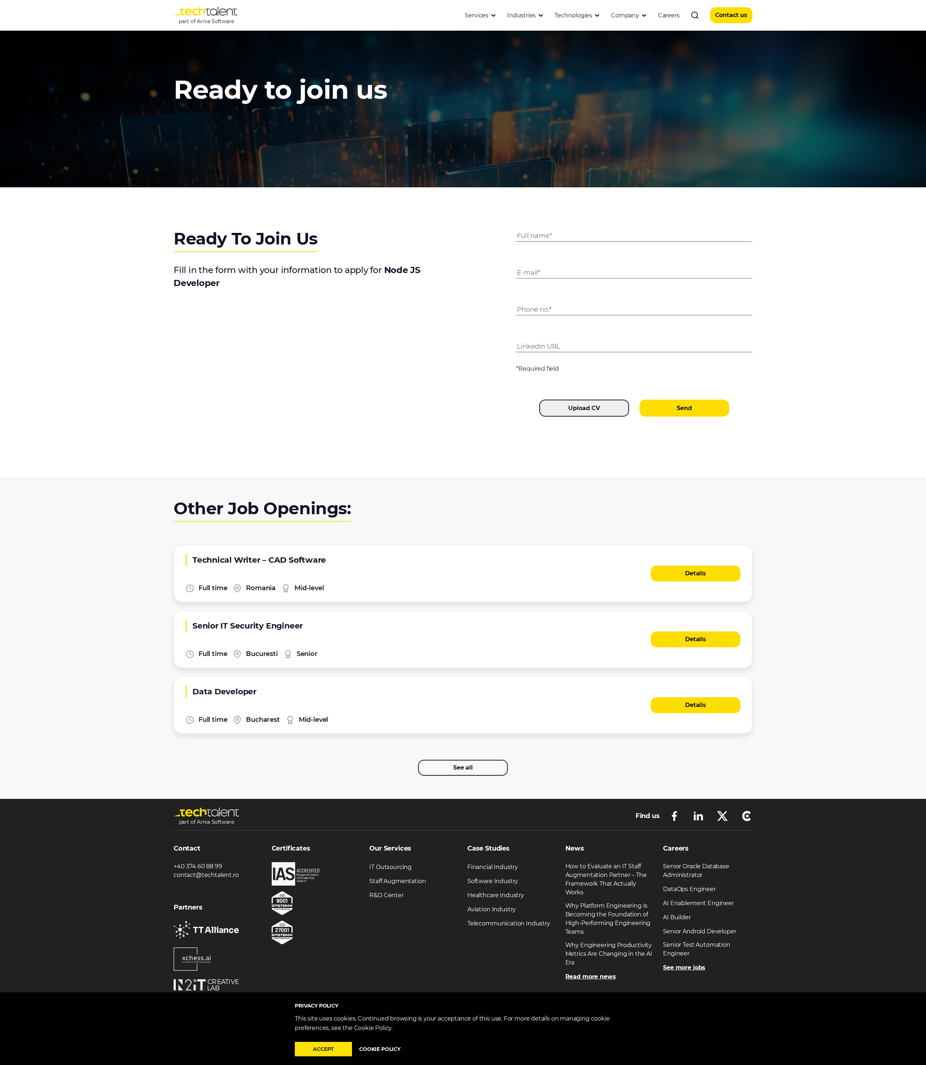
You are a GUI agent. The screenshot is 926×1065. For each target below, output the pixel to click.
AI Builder (677, 917)
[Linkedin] (698, 815)
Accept (323, 1049)
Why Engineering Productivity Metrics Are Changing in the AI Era (608, 954)
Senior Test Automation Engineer (696, 949)
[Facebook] (674, 815)
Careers (669, 15)
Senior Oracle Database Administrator (696, 870)
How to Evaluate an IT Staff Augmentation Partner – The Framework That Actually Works (606, 879)
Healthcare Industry (495, 895)
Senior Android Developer (699, 931)
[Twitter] (722, 815)
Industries (521, 15)
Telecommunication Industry (508, 923)
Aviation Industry (491, 909)
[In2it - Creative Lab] (206, 985)
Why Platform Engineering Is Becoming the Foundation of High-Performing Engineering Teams (608, 918)
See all (463, 767)
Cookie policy (379, 1049)
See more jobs (684, 967)
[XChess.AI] (192, 959)
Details (695, 573)
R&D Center (386, 895)
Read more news (590, 976)
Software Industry (492, 881)
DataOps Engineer (689, 889)
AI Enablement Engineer (698, 903)
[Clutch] (746, 815)
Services (476, 15)
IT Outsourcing (390, 867)
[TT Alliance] (206, 930)
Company (625, 15)
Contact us (731, 15)
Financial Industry (492, 867)
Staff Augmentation (397, 881)
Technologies (573, 15)
